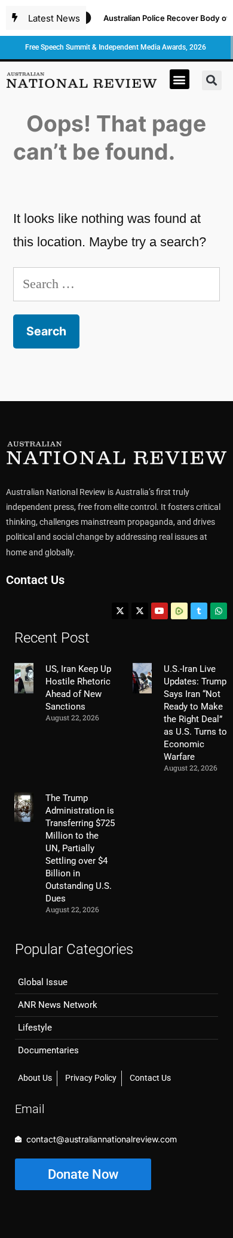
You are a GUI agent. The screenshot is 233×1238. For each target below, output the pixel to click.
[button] (179, 79)
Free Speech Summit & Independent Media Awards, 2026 (115, 47)
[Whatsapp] (218, 611)
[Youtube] (159, 611)
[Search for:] (116, 283)
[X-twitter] (120, 611)
